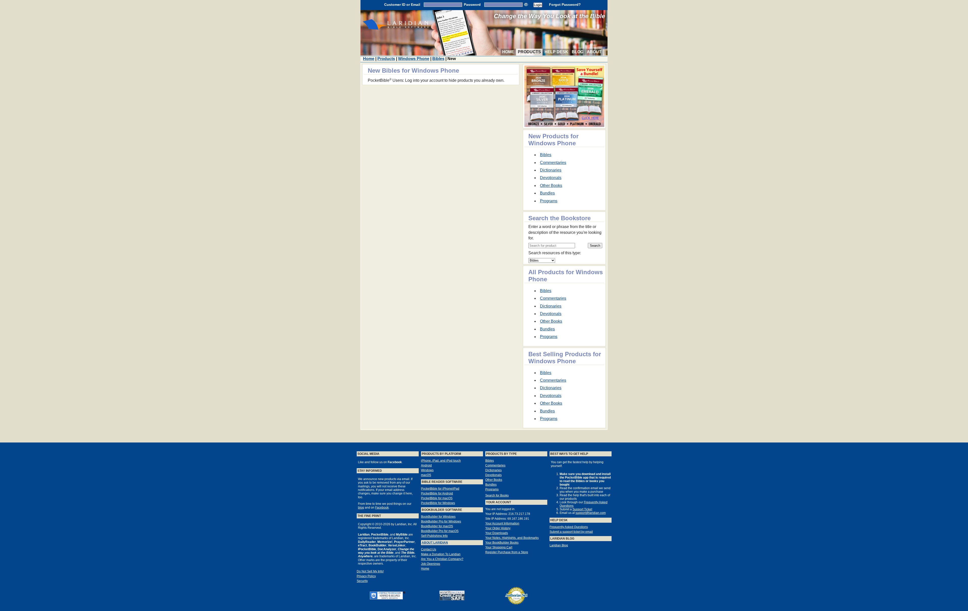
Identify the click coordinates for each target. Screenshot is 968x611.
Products (529, 52)
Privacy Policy (366, 576)
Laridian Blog (559, 545)
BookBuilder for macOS (437, 526)
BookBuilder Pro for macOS (440, 531)
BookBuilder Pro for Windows (441, 521)
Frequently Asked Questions (569, 527)
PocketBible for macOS (436, 498)
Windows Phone (413, 59)
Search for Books (497, 495)
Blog (577, 52)
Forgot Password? (565, 5)
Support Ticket (582, 509)
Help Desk (556, 52)
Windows (427, 470)
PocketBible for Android (437, 493)
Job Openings (430, 564)
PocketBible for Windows (438, 503)
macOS (426, 475)
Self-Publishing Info (434, 536)
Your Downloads (496, 533)
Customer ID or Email (402, 5)
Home (508, 52)
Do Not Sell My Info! (370, 571)
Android (426, 465)
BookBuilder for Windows (438, 516)
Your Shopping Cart (498, 547)
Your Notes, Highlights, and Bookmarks (512, 538)
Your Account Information (502, 523)
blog (361, 507)
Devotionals (550, 178)
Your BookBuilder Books (502, 542)
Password (472, 5)
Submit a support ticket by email (571, 532)
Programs (548, 201)
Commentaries (553, 162)
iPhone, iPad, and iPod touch (441, 460)
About (594, 52)
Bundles (547, 193)
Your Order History (497, 528)
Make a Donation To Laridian (441, 554)
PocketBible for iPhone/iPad (440, 488)
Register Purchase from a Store (506, 552)
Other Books (551, 185)
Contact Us (428, 549)
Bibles (438, 59)
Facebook (382, 507)
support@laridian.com (591, 513)
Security (362, 581)
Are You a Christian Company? (442, 559)
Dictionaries (550, 170)
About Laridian (435, 542)
